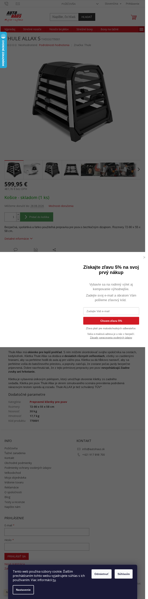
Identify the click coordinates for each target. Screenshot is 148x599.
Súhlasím (124, 573)
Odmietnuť (101, 573)
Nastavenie (23, 589)
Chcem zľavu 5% (111, 321)
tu (54, 580)
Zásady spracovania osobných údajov (111, 337)
